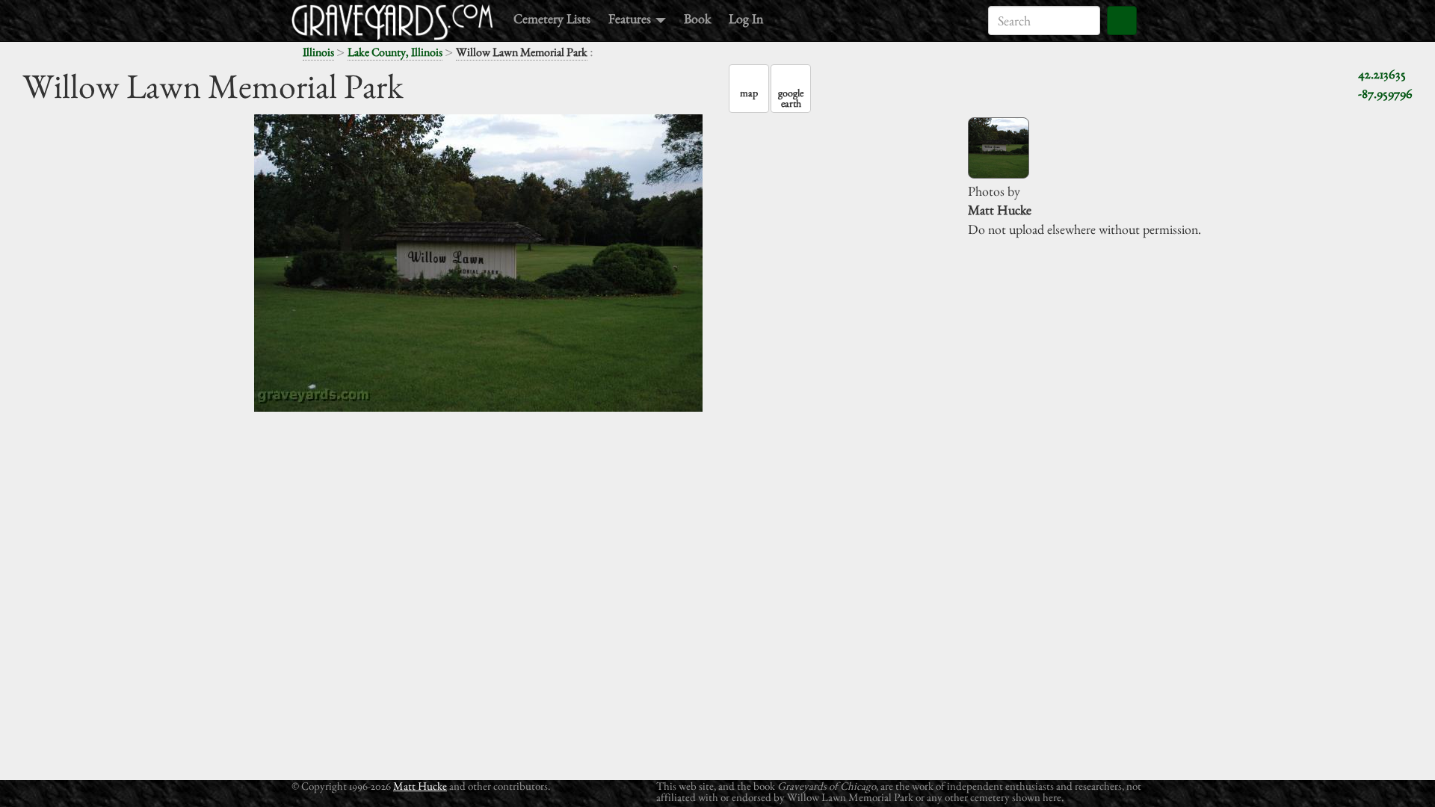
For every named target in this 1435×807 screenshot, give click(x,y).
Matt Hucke (420, 786)
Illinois (318, 52)
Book (697, 18)
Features (631, 18)
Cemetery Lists (551, 18)
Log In (746, 18)
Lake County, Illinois (395, 52)
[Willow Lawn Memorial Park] (998, 148)
